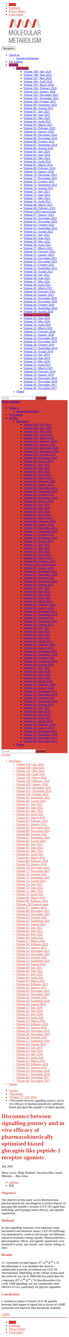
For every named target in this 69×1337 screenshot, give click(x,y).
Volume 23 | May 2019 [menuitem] (37, 361)
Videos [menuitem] (20, 391)
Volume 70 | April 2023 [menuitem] (37, 201)
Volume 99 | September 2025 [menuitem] (40, 104)
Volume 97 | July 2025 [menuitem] (37, 111)
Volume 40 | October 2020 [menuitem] (39, 304)
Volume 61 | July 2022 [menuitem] (37, 234)
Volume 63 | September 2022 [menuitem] (40, 228)
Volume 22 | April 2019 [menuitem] (37, 364)
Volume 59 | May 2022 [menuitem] (37, 241)
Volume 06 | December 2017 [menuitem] (40, 384)
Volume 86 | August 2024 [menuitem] (38, 148)
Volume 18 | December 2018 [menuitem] (40, 378)
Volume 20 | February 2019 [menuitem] (39, 371)
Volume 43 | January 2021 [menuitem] (39, 294)
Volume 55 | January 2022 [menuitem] (39, 254)
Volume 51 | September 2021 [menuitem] (40, 268)
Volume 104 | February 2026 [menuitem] (40, 88)
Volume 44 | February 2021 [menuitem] (39, 291)
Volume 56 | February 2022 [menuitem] (39, 251)
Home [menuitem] (12, 4)
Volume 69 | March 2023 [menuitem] (38, 204)
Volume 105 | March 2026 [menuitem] (39, 84)
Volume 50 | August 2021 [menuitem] (38, 271)
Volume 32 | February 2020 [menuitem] (39, 331)
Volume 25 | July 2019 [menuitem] (37, 354)
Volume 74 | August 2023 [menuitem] (38, 188)
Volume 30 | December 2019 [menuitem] (40, 338)
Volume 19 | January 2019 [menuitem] (39, 374)
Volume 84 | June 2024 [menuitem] (37, 154)
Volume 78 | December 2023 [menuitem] (40, 174)
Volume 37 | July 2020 (23, 1097)
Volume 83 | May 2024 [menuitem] (37, 158)
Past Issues (16, 1093)
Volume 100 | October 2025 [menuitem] (40, 101)
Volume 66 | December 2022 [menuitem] (40, 218)
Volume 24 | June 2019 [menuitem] (37, 358)
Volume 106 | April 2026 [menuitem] (38, 81)
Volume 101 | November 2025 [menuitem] (41, 98)
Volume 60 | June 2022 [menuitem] (37, 238)
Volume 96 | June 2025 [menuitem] (37, 114)
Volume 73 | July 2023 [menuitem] (37, 191)
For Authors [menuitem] (16, 61)
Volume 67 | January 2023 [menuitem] (39, 214)
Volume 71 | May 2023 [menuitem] (37, 198)
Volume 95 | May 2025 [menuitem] (37, 118)
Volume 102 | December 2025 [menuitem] (41, 94)
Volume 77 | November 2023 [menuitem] (40, 178)
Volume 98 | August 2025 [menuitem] (38, 108)
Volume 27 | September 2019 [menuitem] (40, 348)
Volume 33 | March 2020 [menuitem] (38, 328)
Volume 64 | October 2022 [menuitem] (39, 224)
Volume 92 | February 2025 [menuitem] (39, 128)
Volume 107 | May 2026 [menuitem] (38, 78)
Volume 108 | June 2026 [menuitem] (38, 74)
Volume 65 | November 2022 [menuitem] (40, 221)
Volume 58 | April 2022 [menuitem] (37, 244)
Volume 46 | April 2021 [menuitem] (37, 284)
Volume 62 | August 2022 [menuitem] (38, 231)
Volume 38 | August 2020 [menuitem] (38, 311)
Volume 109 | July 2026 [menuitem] (37, 71)
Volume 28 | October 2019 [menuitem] (39, 344)
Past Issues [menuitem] (22, 68)
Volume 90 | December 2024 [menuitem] (40, 134)
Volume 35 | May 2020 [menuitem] (37, 321)
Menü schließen (10, 401)
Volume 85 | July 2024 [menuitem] (37, 151)
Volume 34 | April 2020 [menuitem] (37, 324)
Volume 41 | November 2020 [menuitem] (40, 301)
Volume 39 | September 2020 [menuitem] (40, 308)
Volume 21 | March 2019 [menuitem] (38, 368)
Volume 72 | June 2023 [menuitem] (37, 194)
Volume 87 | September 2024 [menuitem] (40, 144)
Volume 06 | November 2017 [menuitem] (40, 388)
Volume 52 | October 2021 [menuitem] (39, 264)
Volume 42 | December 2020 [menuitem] (40, 298)
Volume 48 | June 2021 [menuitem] (37, 278)
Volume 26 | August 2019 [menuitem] (38, 351)
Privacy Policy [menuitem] (17, 11)
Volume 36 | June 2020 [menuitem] (37, 318)
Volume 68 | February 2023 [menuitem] (39, 208)
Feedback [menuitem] (14, 7)
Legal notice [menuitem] (16, 14)
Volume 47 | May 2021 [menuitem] (37, 281)
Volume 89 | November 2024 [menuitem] (40, 138)
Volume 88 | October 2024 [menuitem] (39, 141)
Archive (6, 754)
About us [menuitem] (14, 54)
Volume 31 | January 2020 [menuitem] (39, 334)
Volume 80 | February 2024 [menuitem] (39, 168)
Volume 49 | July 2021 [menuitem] (37, 274)
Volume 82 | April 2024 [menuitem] (37, 161)
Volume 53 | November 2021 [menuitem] (40, 261)
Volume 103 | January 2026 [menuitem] (39, 91)
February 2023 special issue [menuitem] (40, 211)
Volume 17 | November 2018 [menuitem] (40, 381)
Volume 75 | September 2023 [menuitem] (40, 184)
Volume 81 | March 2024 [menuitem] (38, 164)
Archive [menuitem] (13, 64)
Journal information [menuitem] (27, 58)
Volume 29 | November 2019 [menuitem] (40, 341)
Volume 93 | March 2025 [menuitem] (38, 124)
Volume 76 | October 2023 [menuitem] (39, 181)
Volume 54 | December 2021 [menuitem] (40, 258)
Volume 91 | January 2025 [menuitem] (39, 131)
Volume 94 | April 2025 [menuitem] (37, 121)
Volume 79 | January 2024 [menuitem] (39, 171)
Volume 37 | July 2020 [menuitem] (37, 314)
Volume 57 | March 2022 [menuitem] (38, 248)
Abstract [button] (14, 1182)
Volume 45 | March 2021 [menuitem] (38, 288)
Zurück (5, 1314)
